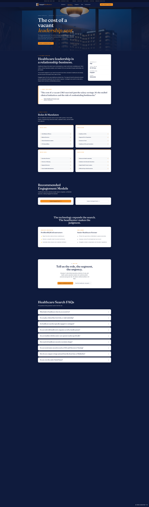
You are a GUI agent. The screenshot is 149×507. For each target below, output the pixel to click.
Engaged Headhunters (42, 15)
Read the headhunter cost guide (82, 283)
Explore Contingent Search (92, 201)
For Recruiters (87, 4)
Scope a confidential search (45, 43)
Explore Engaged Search (55, 201)
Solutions (63, 4)
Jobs (82, 4)
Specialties (70, 4)
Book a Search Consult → (106, 4)
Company (77, 4)
